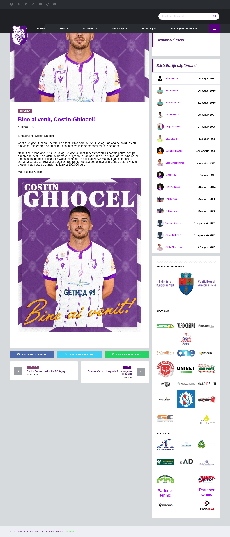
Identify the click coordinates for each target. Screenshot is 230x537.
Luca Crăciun (171, 139)
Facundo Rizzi (172, 114)
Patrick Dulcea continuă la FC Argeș (46, 371)
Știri (62, 28)
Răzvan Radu (171, 78)
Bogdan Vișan (172, 102)
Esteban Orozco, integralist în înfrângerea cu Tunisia (110, 372)
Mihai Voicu (170, 175)
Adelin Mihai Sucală (174, 247)
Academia (88, 28)
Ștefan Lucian (171, 90)
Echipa (41, 28)
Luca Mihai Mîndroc (174, 163)
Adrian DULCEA (173, 235)
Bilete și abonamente (184, 28)
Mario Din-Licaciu (173, 151)
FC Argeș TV (149, 28)
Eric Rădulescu (172, 187)
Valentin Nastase (173, 223)
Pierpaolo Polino (173, 126)
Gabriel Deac (171, 211)
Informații (118, 28)
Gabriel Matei (171, 199)
